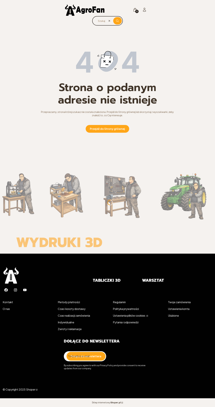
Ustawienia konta (178, 309)
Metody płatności (69, 302)
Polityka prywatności (126, 309)
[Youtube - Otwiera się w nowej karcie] (25, 290)
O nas (6, 309)
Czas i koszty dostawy (71, 309)
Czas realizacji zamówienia (74, 315)
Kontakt (8, 302)
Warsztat (153, 280)
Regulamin (119, 302)
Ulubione (173, 315)
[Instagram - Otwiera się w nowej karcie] (15, 290)
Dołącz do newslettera (86, 356)
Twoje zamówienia (179, 302)
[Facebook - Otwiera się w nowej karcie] (6, 290)
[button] (117, 21)
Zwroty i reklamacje (70, 329)
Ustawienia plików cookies (129, 315)
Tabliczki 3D (107, 280)
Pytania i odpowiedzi (126, 322)
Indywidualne (66, 322)
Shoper (30, 389)
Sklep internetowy (106, 402)
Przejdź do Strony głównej (107, 129)
